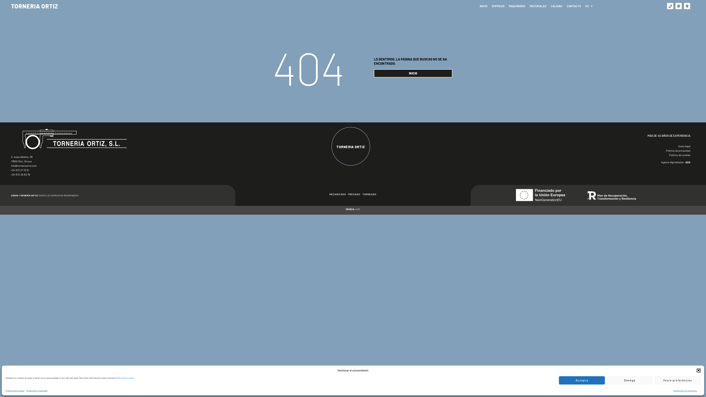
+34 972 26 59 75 (20, 174)
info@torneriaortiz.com (24, 165)
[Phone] (670, 6)
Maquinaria (517, 6)
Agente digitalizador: (675, 162)
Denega (629, 380)
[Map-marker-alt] (687, 6)
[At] (678, 6)
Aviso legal (684, 146)
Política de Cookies (124, 377)
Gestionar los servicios (685, 390)
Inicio (483, 6)
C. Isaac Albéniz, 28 (22, 156)
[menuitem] (589, 6)
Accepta (582, 380)
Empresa (498, 6)
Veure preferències (677, 380)
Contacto (574, 6)
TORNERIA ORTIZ (34, 6)
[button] (698, 370)
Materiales (538, 6)
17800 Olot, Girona (21, 161)
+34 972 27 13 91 (20, 170)
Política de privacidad (36, 390)
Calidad (556, 6)
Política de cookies (679, 155)
